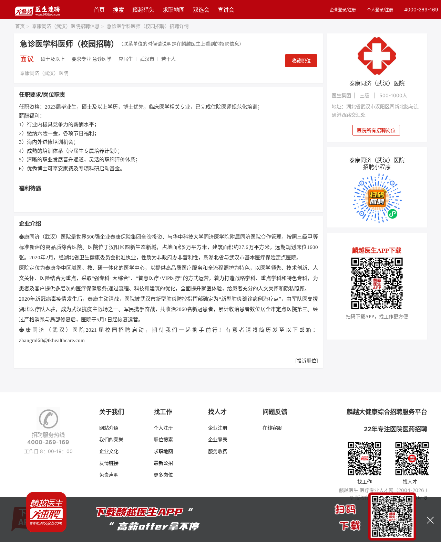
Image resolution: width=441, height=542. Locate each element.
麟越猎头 (143, 9)
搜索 (118, 9)
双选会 (201, 9)
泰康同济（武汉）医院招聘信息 (68, 26)
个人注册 (163, 428)
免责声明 (109, 475)
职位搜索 (163, 439)
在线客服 (272, 428)
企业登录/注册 (343, 9)
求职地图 (174, 9)
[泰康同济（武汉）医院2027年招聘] (377, 56)
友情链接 (109, 463)
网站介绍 (109, 428)
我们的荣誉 (111, 439)
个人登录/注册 (380, 9)
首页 (99, 9)
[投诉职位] (306, 360)
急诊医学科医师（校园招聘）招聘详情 (148, 26)
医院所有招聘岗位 (376, 130)
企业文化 (109, 451)
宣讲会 (226, 9)
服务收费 (217, 451)
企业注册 (217, 428)
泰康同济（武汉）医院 (44, 73)
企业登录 (217, 439)
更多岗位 (163, 475)
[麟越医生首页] (37, 9)
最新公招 (163, 463)
